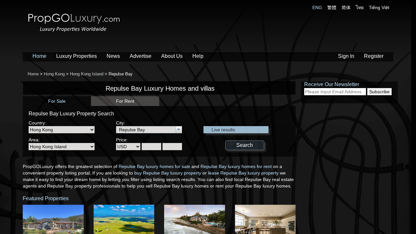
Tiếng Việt (379, 7)
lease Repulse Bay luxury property (243, 173)
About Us (172, 56)
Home (39, 56)
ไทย (360, 7)
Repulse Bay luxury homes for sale (154, 166)
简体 (346, 7)
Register (374, 56)
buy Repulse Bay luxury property (167, 173)
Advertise (140, 56)
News (113, 56)
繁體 (331, 7)
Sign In (346, 56)
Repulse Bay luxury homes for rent (236, 166)
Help (197, 56)
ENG (317, 7)
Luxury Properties (76, 56)
